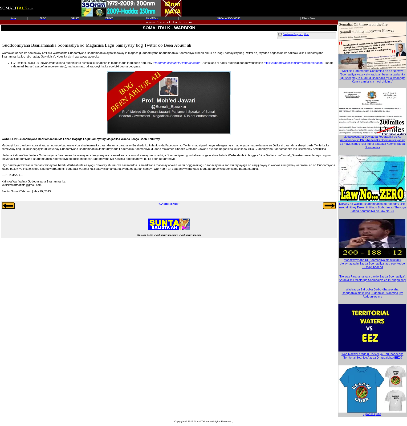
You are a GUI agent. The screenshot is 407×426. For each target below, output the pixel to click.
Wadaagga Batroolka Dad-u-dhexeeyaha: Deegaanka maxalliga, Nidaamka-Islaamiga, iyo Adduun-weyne (372, 293)
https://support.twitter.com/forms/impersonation (293, 63)
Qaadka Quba (372, 414)
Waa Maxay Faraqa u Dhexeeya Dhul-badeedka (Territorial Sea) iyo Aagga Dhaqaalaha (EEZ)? (372, 355)
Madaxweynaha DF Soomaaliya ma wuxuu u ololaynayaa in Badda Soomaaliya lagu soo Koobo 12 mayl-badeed (372, 263)
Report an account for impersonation (177, 63)
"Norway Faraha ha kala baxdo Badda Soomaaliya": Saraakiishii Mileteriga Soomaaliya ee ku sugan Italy (372, 278)
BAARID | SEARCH (169, 204)
